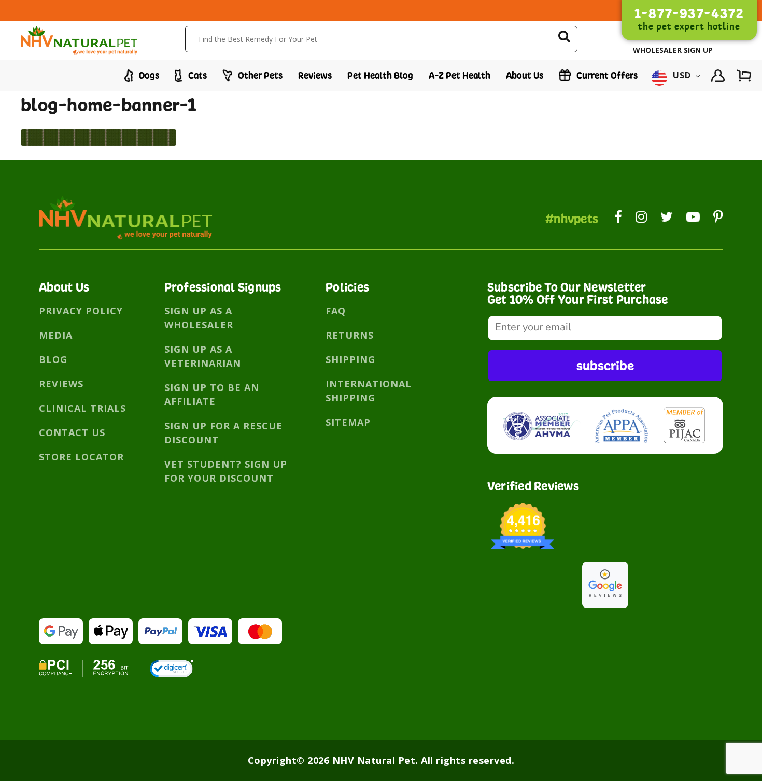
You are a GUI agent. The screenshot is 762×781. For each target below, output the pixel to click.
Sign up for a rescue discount (223, 433)
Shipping (350, 359)
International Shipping (369, 391)
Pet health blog (380, 75)
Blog (53, 359)
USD (682, 75)
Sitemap (348, 422)
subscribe (605, 365)
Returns (350, 335)
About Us (524, 75)
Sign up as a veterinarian (202, 356)
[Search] (564, 38)
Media (56, 335)
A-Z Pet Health (459, 75)
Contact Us (72, 432)
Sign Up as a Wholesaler (198, 318)
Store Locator (81, 457)
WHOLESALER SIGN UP (673, 50)
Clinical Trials (82, 408)
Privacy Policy (81, 311)
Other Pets (259, 75)
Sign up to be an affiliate (211, 394)
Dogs (148, 75)
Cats (196, 75)
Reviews (315, 75)
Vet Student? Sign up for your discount (225, 471)
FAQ (336, 311)
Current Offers (606, 75)
